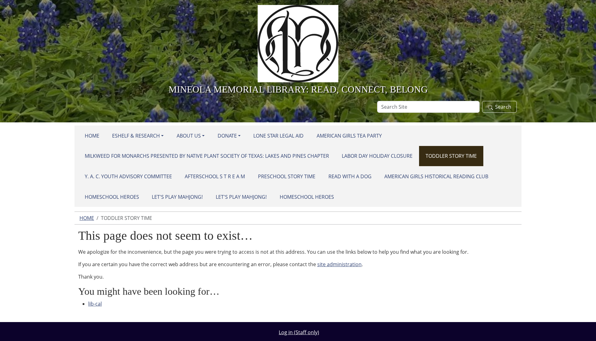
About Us (189, 135)
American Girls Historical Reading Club (436, 176)
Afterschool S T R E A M (215, 176)
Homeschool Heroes (112, 196)
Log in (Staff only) (299, 332)
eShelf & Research (136, 135)
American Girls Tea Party (349, 135)
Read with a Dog (350, 176)
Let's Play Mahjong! (177, 196)
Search (503, 106)
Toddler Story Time (451, 155)
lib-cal (95, 303)
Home (92, 135)
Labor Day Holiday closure (377, 155)
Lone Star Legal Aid (278, 135)
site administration (339, 264)
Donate (227, 135)
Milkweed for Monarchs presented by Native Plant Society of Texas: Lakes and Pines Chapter (207, 155)
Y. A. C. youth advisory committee (128, 176)
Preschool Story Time (286, 176)
